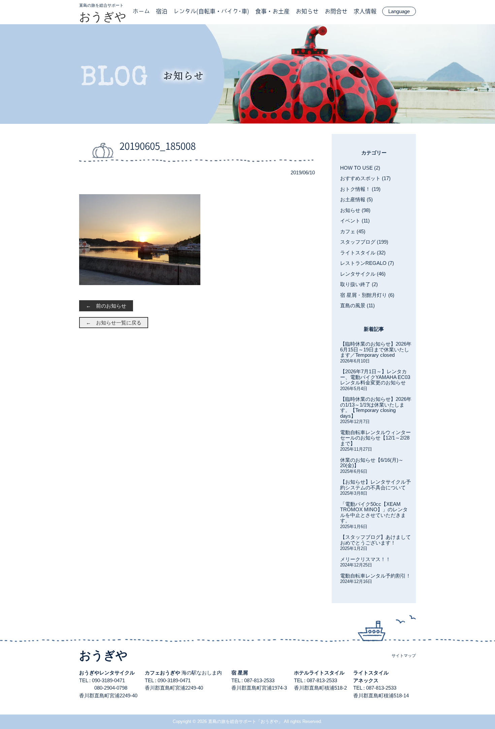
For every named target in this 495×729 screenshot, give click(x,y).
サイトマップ (404, 655)
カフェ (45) (352, 231)
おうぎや (102, 16)
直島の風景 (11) (357, 305)
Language (399, 11)
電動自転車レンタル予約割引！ (375, 576)
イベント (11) (355, 220)
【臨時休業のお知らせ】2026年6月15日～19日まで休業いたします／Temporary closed (375, 349)
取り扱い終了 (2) (359, 284)
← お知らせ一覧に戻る (113, 322)
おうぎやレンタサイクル (107, 672)
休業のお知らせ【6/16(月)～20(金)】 (371, 462)
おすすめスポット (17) (365, 178)
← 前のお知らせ (106, 306)
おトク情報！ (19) (360, 189)
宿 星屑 (239, 672)
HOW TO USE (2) (360, 168)
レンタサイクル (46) (363, 274)
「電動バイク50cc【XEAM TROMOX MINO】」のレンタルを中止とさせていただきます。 (374, 512)
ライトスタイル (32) (363, 252)
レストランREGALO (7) (367, 263)
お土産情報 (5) (356, 199)
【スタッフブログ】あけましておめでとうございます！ (375, 540)
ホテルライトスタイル (319, 672)
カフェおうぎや (162, 672)
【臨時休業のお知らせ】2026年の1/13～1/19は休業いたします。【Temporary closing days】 (375, 407)
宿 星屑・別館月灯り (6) (367, 295)
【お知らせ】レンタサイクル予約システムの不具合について (375, 484)
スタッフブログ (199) (364, 242)
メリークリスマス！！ (365, 559)
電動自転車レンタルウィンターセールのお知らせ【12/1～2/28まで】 (375, 437)
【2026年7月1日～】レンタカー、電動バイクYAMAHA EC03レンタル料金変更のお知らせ (375, 377)
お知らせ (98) (355, 210)
